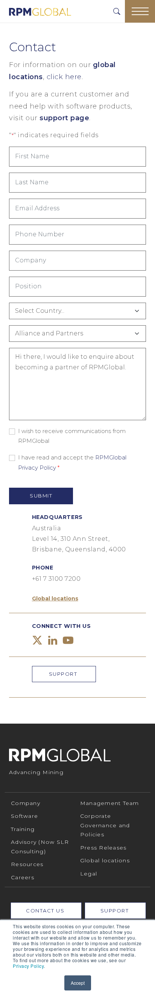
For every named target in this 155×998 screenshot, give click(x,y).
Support (64, 674)
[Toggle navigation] (140, 11)
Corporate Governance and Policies (105, 825)
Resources (27, 864)
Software (24, 816)
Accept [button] (78, 983)
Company (25, 803)
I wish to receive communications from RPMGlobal (72, 435)
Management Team (109, 803)
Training (23, 829)
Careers (22, 877)
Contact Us (46, 911)
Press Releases (103, 847)
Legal (88, 873)
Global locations (55, 598)
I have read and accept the (72, 462)
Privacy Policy (28, 966)
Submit (41, 496)
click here (64, 77)
